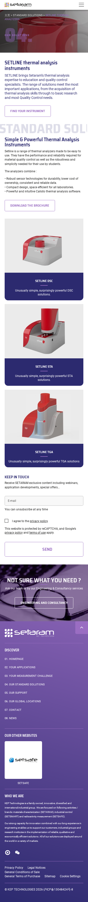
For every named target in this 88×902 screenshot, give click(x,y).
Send (47, 549)
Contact (13, 710)
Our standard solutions (25, 684)
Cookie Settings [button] (70, 876)
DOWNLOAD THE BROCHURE (29, 205)
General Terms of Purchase (22, 876)
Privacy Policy (14, 867)
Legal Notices (36, 867)
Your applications (20, 667)
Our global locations (23, 701)
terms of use (37, 532)
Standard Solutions (28, 15)
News (11, 718)
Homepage (14, 659)
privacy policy (39, 521)
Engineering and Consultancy (44, 602)
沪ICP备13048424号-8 (58, 889)
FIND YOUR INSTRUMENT (27, 111)
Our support (16, 692)
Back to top (81, 627)
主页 (7, 15)
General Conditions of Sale (22, 872)
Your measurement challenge (29, 676)
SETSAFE (23, 783)
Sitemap (49, 876)
